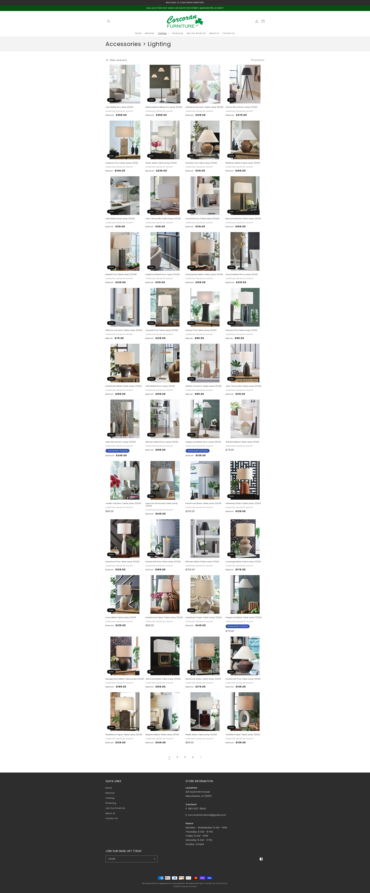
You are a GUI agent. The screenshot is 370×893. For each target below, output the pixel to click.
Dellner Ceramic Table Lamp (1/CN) (204, 386)
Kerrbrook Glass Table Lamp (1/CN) (203, 503)
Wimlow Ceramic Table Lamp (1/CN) (124, 330)
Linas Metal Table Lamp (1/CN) (121, 617)
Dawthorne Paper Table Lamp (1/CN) (164, 617)
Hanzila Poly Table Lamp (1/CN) (241, 330)
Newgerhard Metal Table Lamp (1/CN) (125, 679)
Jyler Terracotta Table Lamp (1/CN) (243, 386)
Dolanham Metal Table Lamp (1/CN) (123, 386)
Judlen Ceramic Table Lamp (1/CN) (123, 503)
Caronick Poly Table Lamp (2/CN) (203, 219)
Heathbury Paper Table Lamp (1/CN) (124, 734)
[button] (109, 21)
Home (109, 787)
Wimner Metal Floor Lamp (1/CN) (162, 442)
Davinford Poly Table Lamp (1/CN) (122, 562)
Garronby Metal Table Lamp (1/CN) (163, 679)
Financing (111, 803)
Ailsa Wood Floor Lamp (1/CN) (121, 442)
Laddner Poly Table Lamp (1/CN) (122, 163)
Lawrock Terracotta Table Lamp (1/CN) (162, 504)
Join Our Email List (115, 808)
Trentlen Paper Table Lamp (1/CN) (243, 734)
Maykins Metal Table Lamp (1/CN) (162, 734)
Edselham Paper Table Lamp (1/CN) (204, 617)
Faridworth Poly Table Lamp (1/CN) (163, 562)
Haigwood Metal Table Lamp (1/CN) (244, 617)
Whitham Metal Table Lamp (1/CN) (243, 163)
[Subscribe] (154, 859)
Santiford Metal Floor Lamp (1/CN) (163, 274)
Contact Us (112, 818)
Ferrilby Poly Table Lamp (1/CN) (201, 163)
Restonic (110, 792)
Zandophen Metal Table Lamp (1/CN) (204, 274)
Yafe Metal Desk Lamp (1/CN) (120, 219)
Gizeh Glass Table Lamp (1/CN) (161, 163)
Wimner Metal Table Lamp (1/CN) (202, 562)
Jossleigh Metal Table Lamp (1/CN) (243, 562)
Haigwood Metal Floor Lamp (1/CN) (203, 442)
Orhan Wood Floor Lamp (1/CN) (241, 107)
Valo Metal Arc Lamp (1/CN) (119, 107)
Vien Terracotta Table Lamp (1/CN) (163, 219)
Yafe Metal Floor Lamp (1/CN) (160, 386)
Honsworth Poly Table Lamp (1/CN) (243, 679)
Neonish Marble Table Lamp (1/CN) (243, 219)
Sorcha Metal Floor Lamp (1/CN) (242, 274)
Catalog (110, 798)
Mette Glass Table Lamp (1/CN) (201, 734)
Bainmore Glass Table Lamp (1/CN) (203, 679)
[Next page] (200, 757)
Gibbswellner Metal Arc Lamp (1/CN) (164, 107)
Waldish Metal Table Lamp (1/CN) (242, 442)
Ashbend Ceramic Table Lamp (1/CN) (204, 107)
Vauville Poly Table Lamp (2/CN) (162, 330)
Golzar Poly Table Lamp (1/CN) (201, 330)
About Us (110, 813)
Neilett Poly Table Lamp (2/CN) (121, 274)
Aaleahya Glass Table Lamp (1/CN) (243, 503)
